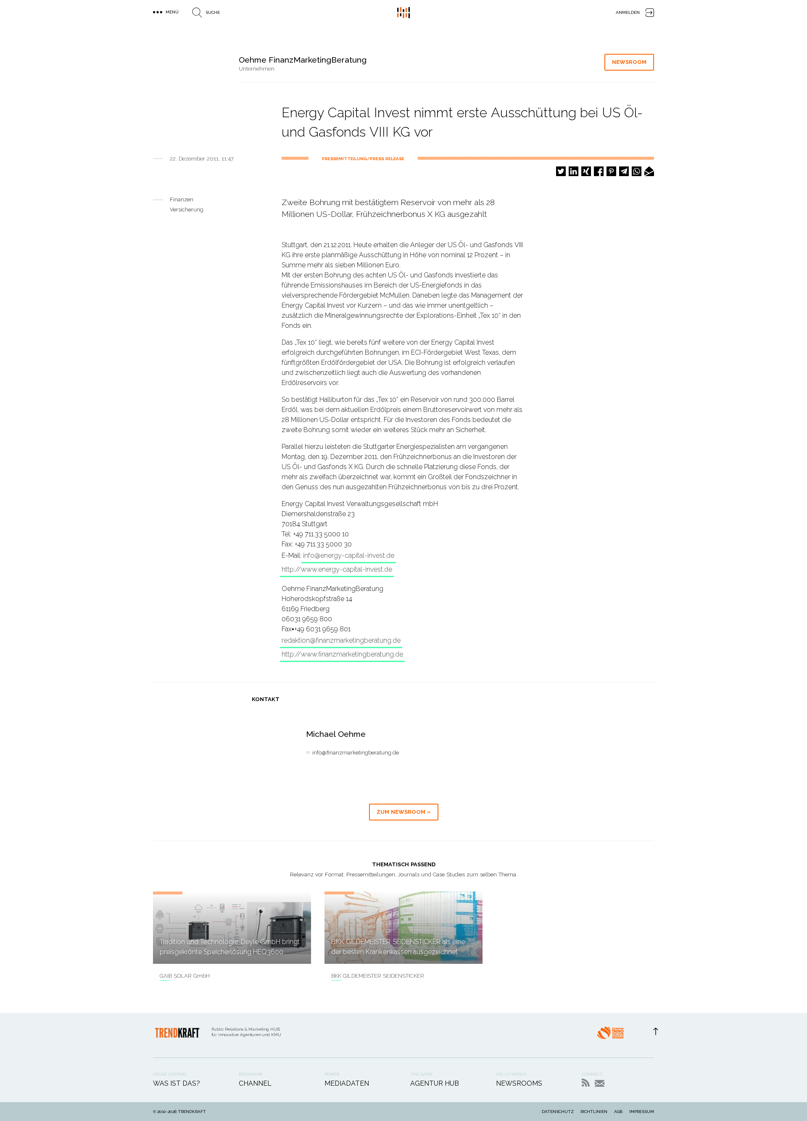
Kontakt (599, 1083)
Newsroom (629, 62)
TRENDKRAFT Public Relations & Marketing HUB (403, 12)
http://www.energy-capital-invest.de (337, 569)
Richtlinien (593, 1111)
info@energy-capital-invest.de (348, 555)
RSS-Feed (586, 1083)
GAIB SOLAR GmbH (185, 976)
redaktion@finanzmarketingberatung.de (341, 640)
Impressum (641, 1111)
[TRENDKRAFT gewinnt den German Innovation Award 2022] (610, 1035)
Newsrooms (519, 1083)
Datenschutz (558, 1111)
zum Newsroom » (404, 812)
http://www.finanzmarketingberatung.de (342, 654)
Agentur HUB (434, 1083)
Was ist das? (176, 1083)
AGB (618, 1111)
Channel (255, 1083)
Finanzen (181, 199)
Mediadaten (346, 1083)
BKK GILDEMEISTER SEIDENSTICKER (377, 976)
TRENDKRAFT (192, 1111)
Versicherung (186, 209)
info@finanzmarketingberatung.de (355, 752)
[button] (561, 171)
